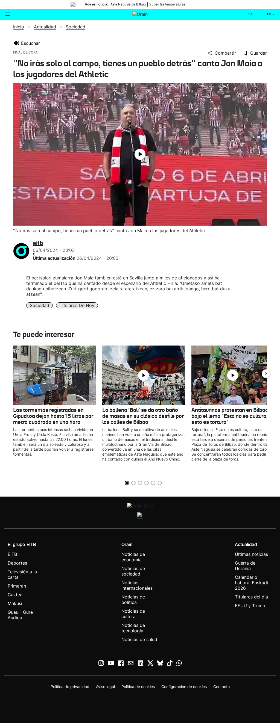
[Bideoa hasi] (140, 154)
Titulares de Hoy (77, 305)
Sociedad (39, 305)
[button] (266, 373)
